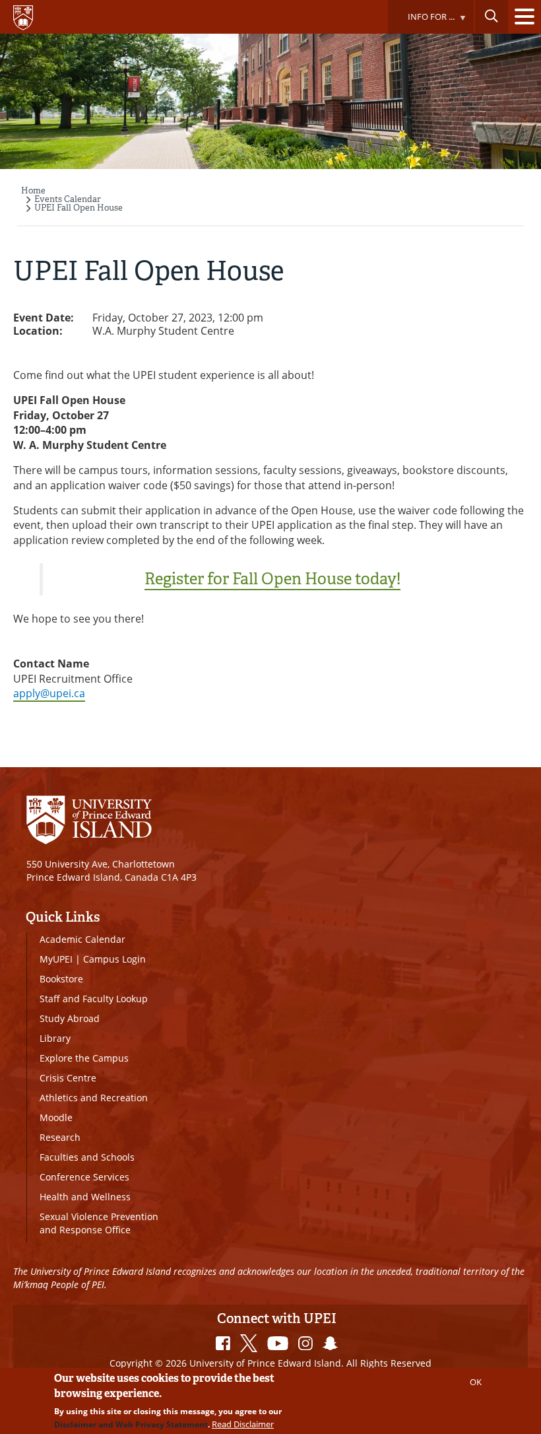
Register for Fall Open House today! (272, 579)
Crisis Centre (68, 1078)
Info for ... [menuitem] (421, 22)
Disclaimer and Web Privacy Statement (131, 1424)
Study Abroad (70, 1018)
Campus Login (114, 959)
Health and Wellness (85, 1196)
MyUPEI (56, 959)
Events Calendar (67, 199)
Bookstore (61, 979)
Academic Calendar (82, 939)
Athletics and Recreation (94, 1097)
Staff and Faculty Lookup (94, 998)
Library (55, 1038)
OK (476, 1382)
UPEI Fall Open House (78, 207)
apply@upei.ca (49, 693)
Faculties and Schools (87, 1157)
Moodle (56, 1117)
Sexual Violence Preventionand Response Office (99, 1223)
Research (60, 1137)
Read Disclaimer (243, 1424)
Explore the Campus (84, 1058)
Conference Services (84, 1177)
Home (33, 190)
